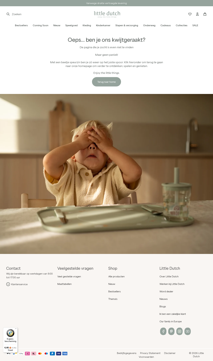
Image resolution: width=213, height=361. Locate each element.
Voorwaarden (146, 357)
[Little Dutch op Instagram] (179, 331)
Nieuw (111, 283)
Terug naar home (106, 81)
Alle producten (116, 276)
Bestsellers (114, 291)
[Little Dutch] (106, 14)
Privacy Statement (150, 353)
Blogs (163, 306)
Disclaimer (170, 353)
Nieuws (164, 298)
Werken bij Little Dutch (172, 283)
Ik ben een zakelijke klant (173, 313)
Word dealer (166, 291)
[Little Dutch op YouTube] (187, 331)
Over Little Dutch (169, 276)
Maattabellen (64, 283)
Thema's (112, 298)
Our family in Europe (171, 321)
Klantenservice (19, 284)
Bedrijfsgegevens (126, 353)
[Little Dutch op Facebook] (163, 331)
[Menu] (16, 329)
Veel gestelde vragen (69, 276)
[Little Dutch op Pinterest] (171, 331)
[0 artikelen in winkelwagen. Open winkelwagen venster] (205, 14)
